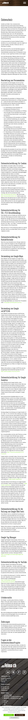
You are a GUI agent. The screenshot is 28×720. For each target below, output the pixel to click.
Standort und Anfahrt (5, 684)
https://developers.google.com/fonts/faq (13, 528)
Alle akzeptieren (8, 715)
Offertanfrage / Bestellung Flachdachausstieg (13, 696)
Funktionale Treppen (8, 695)
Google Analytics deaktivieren (15, 479)
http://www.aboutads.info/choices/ (8, 194)
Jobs (5, 704)
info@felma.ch (4, 690)
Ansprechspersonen (8, 706)
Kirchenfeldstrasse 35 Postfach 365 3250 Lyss (5, 679)
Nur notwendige (19, 715)
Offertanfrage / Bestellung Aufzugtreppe (12, 698)
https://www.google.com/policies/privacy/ (10, 531)
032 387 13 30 (6, 687)
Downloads (6, 701)
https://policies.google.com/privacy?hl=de (10, 371)
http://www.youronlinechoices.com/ (9, 196)
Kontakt (5, 702)
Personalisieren (14, 717)
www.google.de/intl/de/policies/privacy (12, 302)
